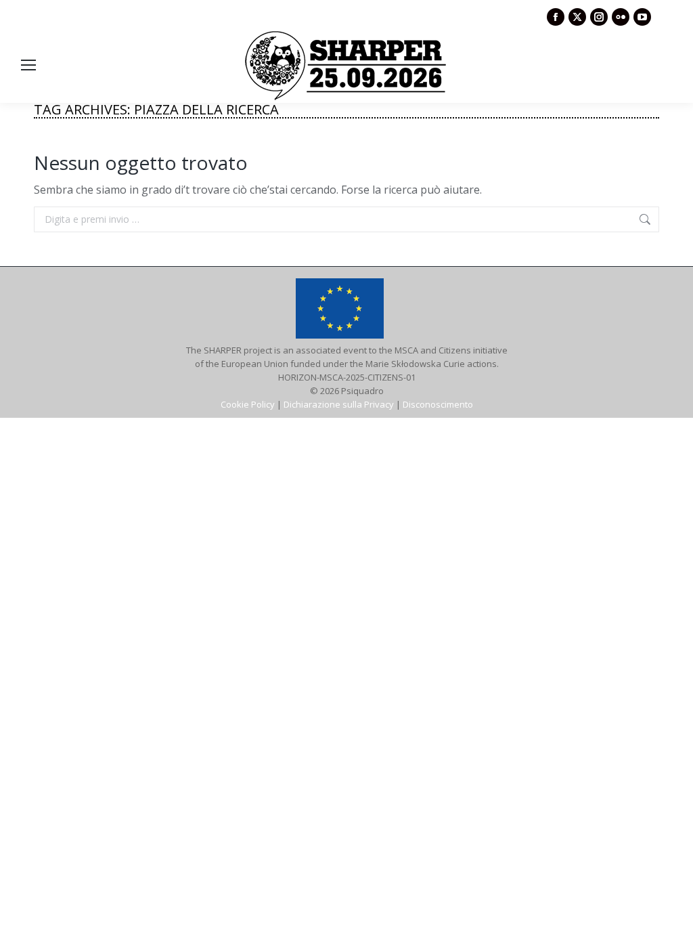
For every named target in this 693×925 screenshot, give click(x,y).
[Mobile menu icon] (28, 65)
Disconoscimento (438, 404)
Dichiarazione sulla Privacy (339, 404)
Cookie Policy (248, 404)
